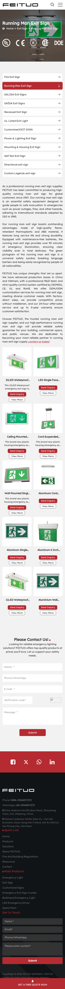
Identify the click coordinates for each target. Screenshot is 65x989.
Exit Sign (22, 28)
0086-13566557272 (21, 800)
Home (10, 28)
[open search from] (52, 4)
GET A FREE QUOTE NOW (32, 984)
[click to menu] (60, 4)
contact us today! (39, 341)
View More (17, 399)
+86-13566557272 (25, 805)
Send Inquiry (17, 394)
